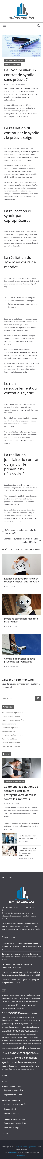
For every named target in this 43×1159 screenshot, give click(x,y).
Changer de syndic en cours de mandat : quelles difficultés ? (21, 540)
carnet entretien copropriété (14, 1001)
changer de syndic (32, 1001)
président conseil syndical (19, 1037)
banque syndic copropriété (12, 998)
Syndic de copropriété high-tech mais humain (21, 620)
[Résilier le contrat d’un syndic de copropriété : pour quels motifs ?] (21, 556)
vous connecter (19, 684)
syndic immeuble (12, 1062)
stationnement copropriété (14, 1043)
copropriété (11, 1013)
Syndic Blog (21, 84)
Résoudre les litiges (9, 739)
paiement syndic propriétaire (19, 1034)
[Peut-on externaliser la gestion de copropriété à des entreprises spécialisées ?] (9, 853)
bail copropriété (35, 995)
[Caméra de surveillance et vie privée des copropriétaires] (21, 636)
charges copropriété (10, 1005)
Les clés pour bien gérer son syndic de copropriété (29, 837)
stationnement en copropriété (32, 1043)
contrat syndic (20, 1008)
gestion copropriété (12, 1023)
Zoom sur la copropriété (11, 746)
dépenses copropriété (28, 1013)
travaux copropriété (31, 1062)
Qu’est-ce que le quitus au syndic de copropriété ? (20, 532)
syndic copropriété (22, 1053)
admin (18, 804)
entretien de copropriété (26, 1017)
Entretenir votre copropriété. (13, 720)
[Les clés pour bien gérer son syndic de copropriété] (9, 838)
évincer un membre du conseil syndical (23, 1069)
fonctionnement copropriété (13, 1020)
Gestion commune (9, 724)
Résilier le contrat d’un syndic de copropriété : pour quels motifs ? (21, 580)
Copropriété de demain (11, 716)
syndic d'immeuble (26, 1057)
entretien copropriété (10, 1017)
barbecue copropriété (31, 998)
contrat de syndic (8, 1008)
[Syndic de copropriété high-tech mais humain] (21, 596)
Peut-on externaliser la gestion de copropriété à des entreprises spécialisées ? (28, 851)
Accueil (4, 1081)
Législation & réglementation (14, 61)
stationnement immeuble (9, 1048)
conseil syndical (28, 1005)
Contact (5, 1133)
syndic (21, 1047)
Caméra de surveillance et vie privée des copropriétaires (19, 660)
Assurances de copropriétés (12, 712)
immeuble (16, 1030)
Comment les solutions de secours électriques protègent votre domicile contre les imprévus (21, 793)
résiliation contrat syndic (21, 1040)
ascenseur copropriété (20, 995)
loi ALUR (25, 1031)
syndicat (30, 1048)
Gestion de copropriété (10, 728)
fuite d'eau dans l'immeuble (32, 1020)
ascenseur (6, 995)
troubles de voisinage (10, 1066)
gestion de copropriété (20, 1027)
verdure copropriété (26, 1066)
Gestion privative (8, 731)
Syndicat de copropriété (12, 65)
